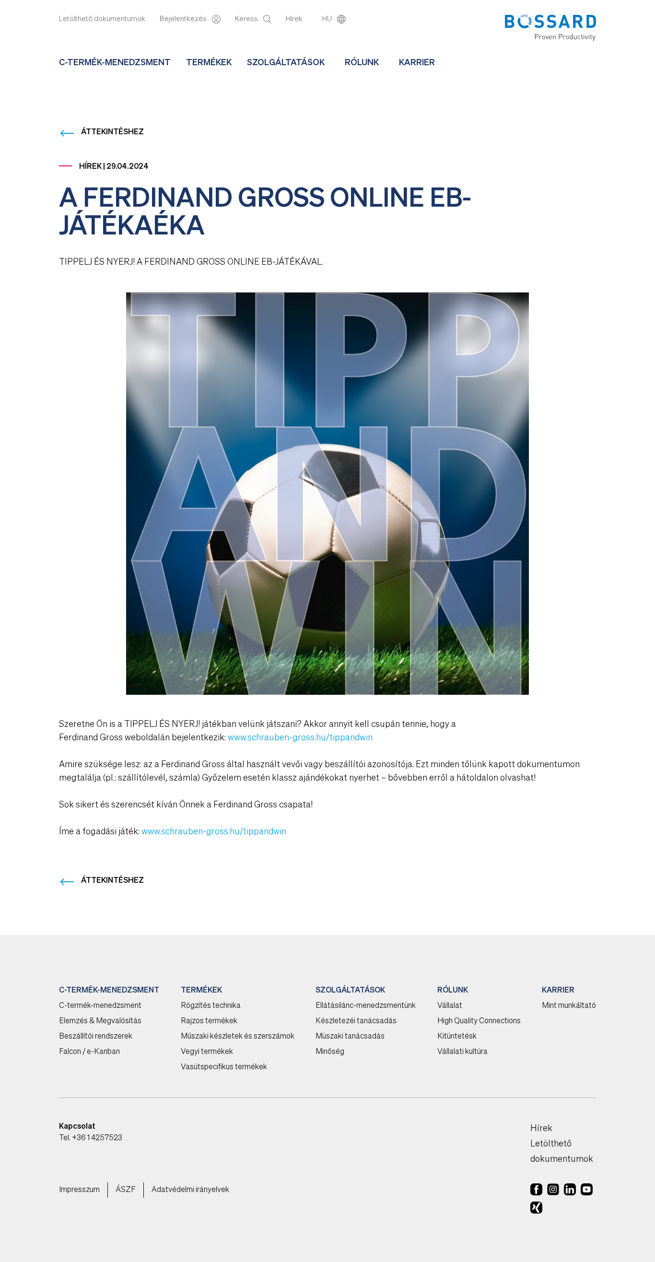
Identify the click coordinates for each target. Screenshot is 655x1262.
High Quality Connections (479, 1021)
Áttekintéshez (112, 132)
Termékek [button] (209, 62)
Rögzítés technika (211, 1006)
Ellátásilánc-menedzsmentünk (366, 1006)
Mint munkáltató (569, 1006)
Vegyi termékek (207, 1052)
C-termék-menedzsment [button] (115, 62)
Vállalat (449, 1006)
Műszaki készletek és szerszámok (237, 1036)
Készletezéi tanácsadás (356, 1021)
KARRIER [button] (417, 62)
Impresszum (79, 1190)
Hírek (295, 19)
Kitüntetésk (457, 1036)
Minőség (330, 1052)
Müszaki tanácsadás (350, 1036)
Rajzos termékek (209, 1021)
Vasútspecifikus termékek (224, 1067)
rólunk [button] (362, 62)
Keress (247, 19)
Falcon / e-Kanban (89, 1052)
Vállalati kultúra (462, 1052)
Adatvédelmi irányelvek (190, 1190)
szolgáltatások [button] (286, 62)
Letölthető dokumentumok (102, 19)
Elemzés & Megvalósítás (100, 1021)
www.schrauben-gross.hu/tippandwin (300, 738)
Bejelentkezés (184, 19)
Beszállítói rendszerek (95, 1036)
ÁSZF (126, 1190)
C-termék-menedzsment (100, 1006)
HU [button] (327, 19)
